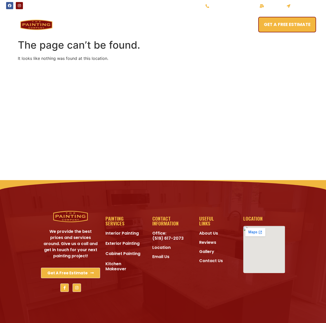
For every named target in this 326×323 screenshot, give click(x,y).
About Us (143, 24)
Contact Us (231, 24)
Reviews (199, 24)
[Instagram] (19, 5)
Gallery (171, 24)
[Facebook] (9, 5)
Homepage (76, 24)
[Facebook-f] (64, 288)
